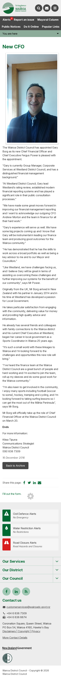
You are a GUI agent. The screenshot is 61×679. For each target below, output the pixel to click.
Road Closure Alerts (27, 544)
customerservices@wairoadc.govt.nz (28, 607)
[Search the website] (38, 8)
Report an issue (24, 19)
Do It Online (31, 26)
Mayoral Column (48, 19)
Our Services (13, 561)
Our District (12, 570)
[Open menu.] (55, 8)
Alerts (7, 19)
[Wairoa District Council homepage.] (14, 8)
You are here (9, 33)
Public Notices (11, 26)
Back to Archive (15, 465)
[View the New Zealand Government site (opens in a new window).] (17, 648)
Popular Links (50, 26)
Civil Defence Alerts (24, 515)
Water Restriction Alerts (27, 530)
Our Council (12, 578)
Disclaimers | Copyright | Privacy (21, 631)
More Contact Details (14, 637)
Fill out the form (11, 493)
